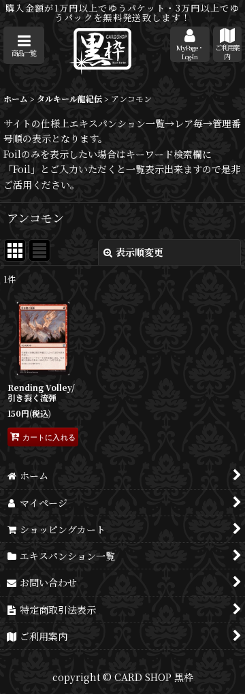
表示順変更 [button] (139, 252)
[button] (23, 45)
